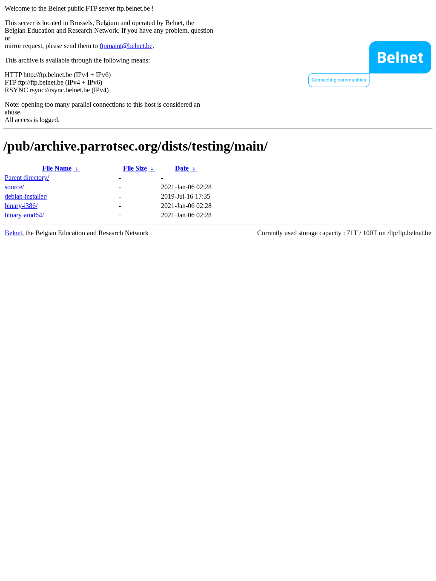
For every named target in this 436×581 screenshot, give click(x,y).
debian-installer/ (26, 196)
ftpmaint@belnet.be (126, 45)
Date (182, 168)
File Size (135, 168)
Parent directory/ (27, 177)
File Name (57, 168)
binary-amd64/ (24, 215)
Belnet (13, 232)
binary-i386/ (21, 205)
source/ (14, 187)
